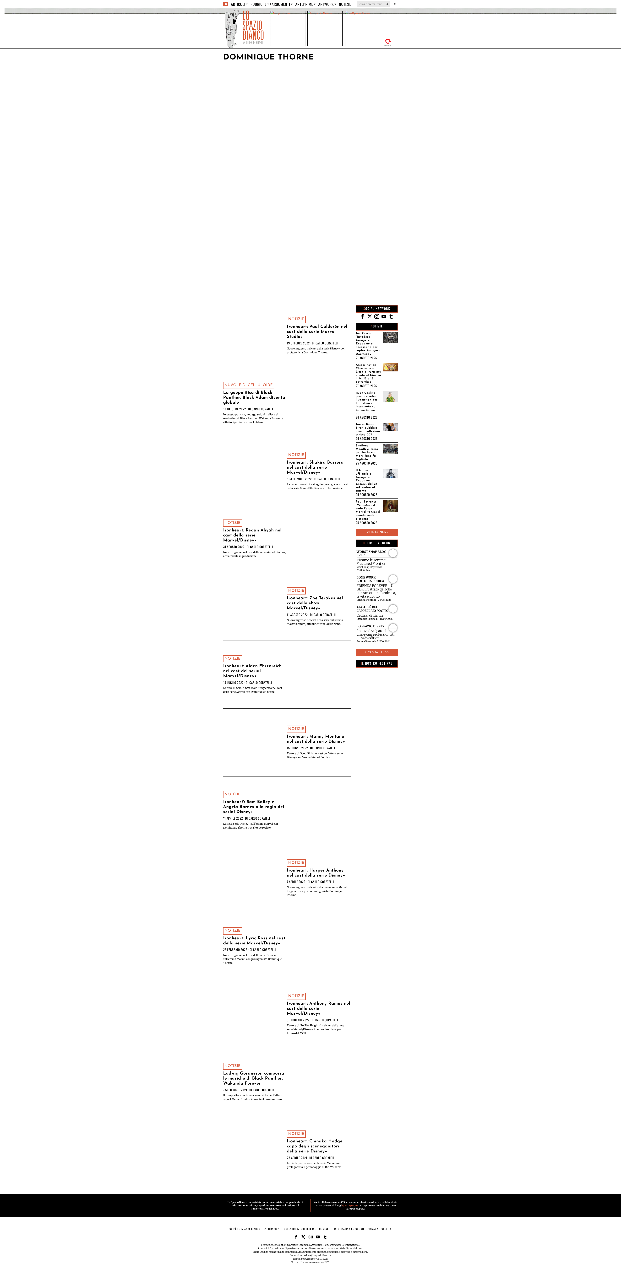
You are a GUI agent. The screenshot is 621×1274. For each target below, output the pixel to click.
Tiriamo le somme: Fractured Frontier (371, 562)
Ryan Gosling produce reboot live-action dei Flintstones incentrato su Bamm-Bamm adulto (367, 403)
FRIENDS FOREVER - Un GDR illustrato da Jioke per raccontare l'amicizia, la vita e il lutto (376, 591)
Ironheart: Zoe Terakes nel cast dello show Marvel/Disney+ (315, 603)
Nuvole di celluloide (248, 385)
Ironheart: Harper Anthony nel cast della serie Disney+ (316, 873)
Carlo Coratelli (327, 343)
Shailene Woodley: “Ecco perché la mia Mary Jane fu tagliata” (367, 452)
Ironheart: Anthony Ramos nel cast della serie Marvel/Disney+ (318, 1008)
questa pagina (350, 1205)
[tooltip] (362, 316)
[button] (387, 4)
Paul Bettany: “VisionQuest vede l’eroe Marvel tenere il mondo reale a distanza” (368, 510)
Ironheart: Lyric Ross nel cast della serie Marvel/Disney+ (254, 941)
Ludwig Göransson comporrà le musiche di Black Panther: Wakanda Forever (253, 1078)
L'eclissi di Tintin (370, 615)
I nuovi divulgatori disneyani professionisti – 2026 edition (375, 634)
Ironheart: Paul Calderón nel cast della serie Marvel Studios (317, 332)
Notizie (296, 319)
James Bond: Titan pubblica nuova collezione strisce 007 (368, 429)
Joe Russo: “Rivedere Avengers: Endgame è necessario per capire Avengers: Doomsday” (368, 343)
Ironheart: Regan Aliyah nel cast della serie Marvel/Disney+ (252, 535)
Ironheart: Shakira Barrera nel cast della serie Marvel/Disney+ (315, 467)
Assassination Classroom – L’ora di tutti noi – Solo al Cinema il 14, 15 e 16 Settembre (368, 374)
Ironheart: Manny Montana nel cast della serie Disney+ (316, 739)
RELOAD (388, 42)
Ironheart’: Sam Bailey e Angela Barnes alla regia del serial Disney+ (253, 807)
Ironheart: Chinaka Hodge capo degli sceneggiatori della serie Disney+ (314, 1146)
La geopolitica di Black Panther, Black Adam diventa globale (254, 398)
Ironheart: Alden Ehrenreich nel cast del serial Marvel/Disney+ (252, 671)
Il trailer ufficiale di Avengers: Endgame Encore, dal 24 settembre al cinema (366, 480)
